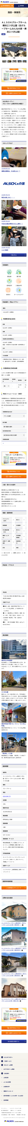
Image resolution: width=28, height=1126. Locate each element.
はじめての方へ (8, 1057)
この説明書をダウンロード (13, 888)
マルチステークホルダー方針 (15, 1108)
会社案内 (6, 1073)
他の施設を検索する (13, 1041)
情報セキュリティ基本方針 (15, 1110)
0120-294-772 (7, 796)
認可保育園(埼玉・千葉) (8, 5)
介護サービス (7, 1061)
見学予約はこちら (15, 88)
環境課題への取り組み (21, 1114)
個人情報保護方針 (4, 1110)
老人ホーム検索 (8, 1065)
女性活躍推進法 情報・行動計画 (8, 1114)
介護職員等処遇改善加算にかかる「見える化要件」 (11, 1112)
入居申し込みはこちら (15, 93)
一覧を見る (13, 255)
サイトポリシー (4, 1108)
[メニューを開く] (26, 2)
